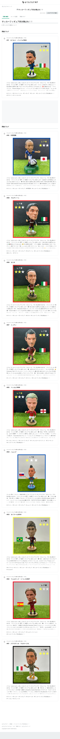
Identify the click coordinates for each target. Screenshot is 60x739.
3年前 (25, 37)
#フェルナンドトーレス (31, 632)
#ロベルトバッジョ (17, 93)
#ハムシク (28, 505)
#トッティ (9, 378)
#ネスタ (28, 315)
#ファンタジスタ (17, 95)
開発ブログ (18, 726)
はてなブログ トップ (7, 6)
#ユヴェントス (16, 698)
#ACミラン (9, 253)
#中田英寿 (28, 188)
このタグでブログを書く (52, 13)
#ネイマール (10, 567)
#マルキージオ (29, 696)
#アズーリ (9, 95)
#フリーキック (49, 440)
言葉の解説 (5, 16)
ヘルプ (13, 726)
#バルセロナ (10, 569)
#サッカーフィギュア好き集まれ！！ (45, 93)
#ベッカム (9, 440)
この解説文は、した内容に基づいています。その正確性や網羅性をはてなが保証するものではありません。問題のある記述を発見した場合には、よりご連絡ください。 (9, 25)
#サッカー (32, 93)
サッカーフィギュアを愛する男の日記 (15, 37)
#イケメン (9, 93)
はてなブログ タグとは (6, 726)
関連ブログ (22, 16)
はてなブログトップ (26, 726)
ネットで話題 (14, 16)
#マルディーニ (29, 251)
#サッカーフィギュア (24, 440)
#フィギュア (26, 93)
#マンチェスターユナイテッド (37, 440)
